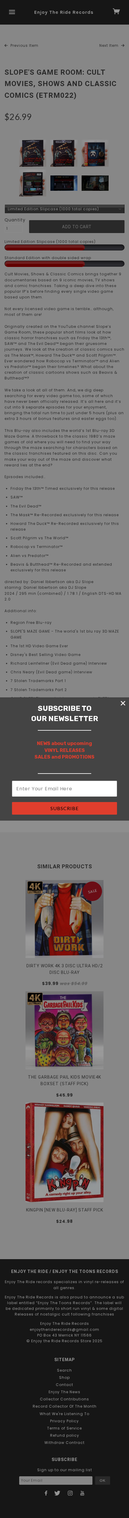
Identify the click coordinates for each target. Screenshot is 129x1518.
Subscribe (64, 808)
